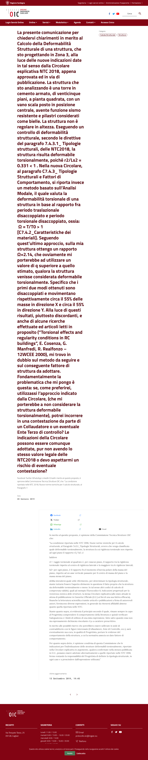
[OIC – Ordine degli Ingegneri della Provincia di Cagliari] (18, 12)
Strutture (122, 35)
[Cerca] (139, 13)
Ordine (32, 22)
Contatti (90, 22)
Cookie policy (81, 753)
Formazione (136, 3)
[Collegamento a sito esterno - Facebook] (109, 13)
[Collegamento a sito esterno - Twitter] (113, 13)
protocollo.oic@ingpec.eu (86, 735)
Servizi (46, 22)
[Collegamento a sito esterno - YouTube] (117, 13)
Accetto (69, 753)
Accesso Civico (107, 22)
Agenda (77, 22)
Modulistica (61, 22)
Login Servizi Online (15, 22)
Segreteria (82, 3)
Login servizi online (96, 3)
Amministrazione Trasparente (117, 3)
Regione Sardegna (17, 3)
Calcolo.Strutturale (107, 35)
